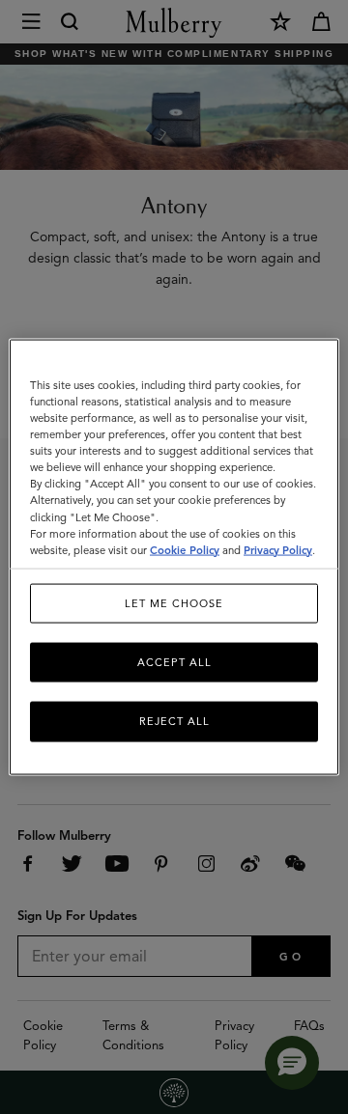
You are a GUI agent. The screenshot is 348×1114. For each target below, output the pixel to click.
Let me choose (174, 602)
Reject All (174, 721)
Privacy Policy (278, 549)
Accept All (174, 662)
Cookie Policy (184, 549)
